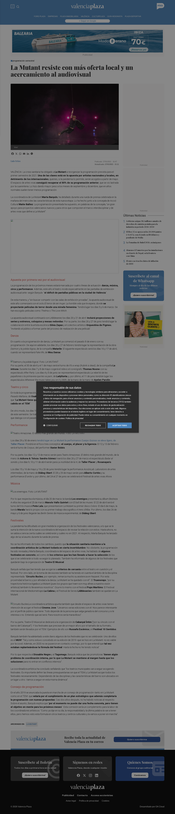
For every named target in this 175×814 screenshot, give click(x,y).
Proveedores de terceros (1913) (110, 402)
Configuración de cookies (54, 418)
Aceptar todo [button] (119, 425)
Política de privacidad (74, 418)
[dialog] (87, 407)
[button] (50, 425)
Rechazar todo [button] (93, 425)
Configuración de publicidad (66, 415)
